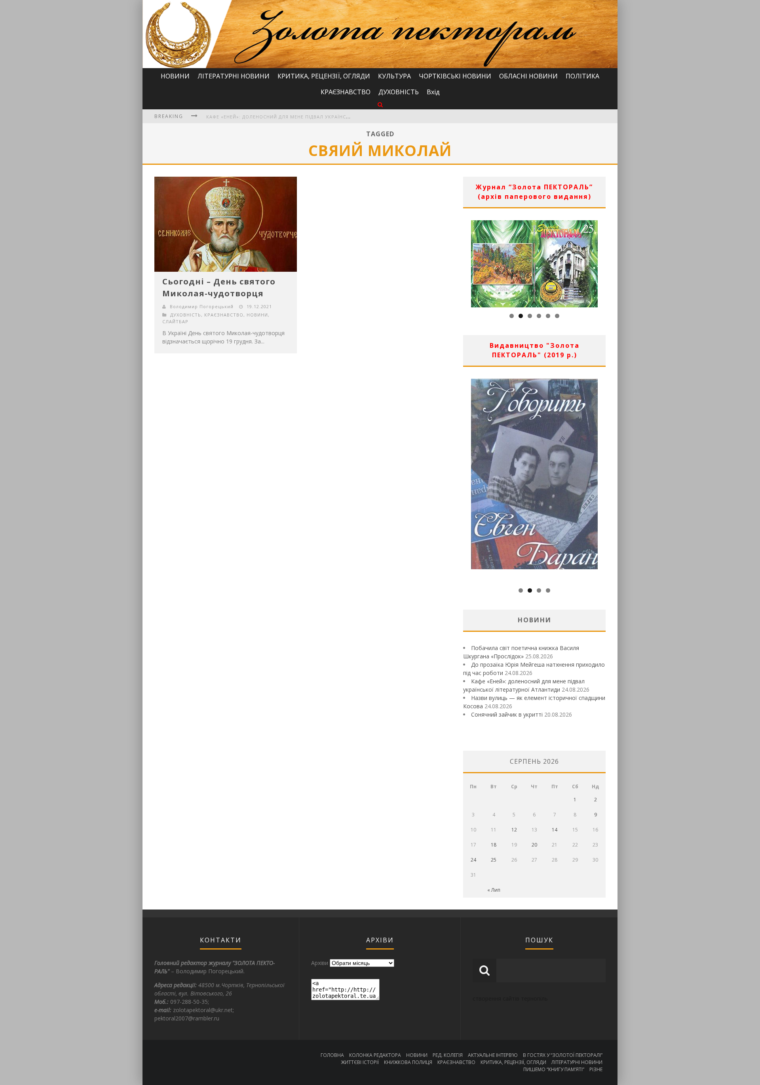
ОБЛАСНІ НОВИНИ (528, 76)
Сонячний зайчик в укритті (507, 714)
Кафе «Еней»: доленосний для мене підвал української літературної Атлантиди (316, 117)
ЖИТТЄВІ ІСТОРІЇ (360, 1062)
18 (493, 844)
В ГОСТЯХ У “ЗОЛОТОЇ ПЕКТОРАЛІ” (562, 1055)
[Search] (380, 104)
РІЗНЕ (595, 1069)
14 (554, 829)
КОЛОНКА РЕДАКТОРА (375, 1055)
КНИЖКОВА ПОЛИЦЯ (408, 1062)
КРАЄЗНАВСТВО (345, 92)
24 (473, 859)
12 (514, 829)
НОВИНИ (175, 76)
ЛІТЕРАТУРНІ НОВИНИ (234, 76)
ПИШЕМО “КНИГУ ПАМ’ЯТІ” (553, 1069)
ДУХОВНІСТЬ (398, 92)
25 (493, 859)
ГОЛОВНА (332, 1055)
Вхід (433, 92)
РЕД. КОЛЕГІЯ (448, 1055)
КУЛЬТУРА (394, 76)
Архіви (319, 963)
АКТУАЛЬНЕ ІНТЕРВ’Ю (493, 1055)
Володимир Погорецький (202, 306)
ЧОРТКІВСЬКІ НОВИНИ (455, 76)
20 (534, 844)
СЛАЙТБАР (175, 321)
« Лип (493, 890)
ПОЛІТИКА (582, 76)
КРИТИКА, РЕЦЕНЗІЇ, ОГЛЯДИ (323, 76)
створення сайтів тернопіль (510, 998)
